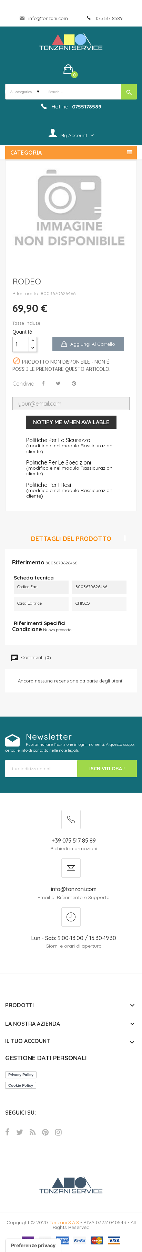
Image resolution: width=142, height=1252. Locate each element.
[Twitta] (58, 383)
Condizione (27, 629)
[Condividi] (43, 383)
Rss (33, 1132)
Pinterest (45, 1132)
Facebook (7, 1132)
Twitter (19, 1132)
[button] (71, 69)
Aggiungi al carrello (92, 344)
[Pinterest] (74, 383)
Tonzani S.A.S (64, 1222)
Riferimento (28, 562)
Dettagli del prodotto (71, 539)
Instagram (58, 1132)
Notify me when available (71, 422)
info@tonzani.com (47, 18)
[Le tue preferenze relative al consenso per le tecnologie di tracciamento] (33, 1245)
